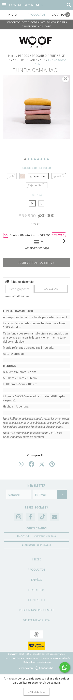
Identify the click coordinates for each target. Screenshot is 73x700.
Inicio (11, 55)
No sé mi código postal (17, 296)
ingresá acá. (63, 658)
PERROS (23, 55)
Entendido (36, 691)
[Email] (54, 517)
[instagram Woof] (18, 517)
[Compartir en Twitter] (42, 464)
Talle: (37, 195)
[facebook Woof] (30, 517)
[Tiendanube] (36, 669)
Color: (36, 167)
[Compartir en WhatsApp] (21, 464)
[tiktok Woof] (42, 517)
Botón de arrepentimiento (37, 662)
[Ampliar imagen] (65, 79)
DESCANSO (39, 55)
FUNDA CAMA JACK (32, 59)
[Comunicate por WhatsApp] (64, 667)
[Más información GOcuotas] (59, 235)
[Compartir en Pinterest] (52, 464)
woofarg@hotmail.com (45, 535)
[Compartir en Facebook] (31, 464)
